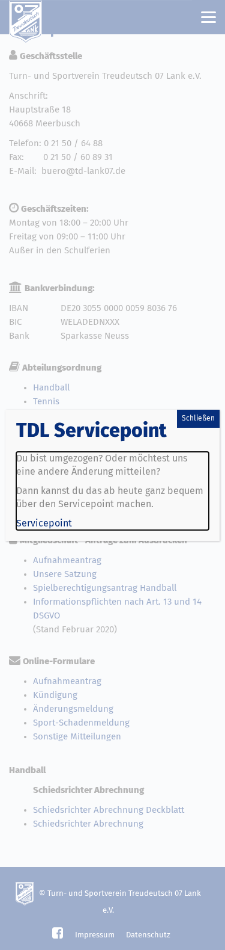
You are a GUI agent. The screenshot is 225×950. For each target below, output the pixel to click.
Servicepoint (44, 523)
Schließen (198, 418)
